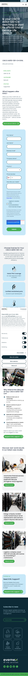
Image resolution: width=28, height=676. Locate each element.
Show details (20, 352)
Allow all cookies (14, 357)
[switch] (24, 338)
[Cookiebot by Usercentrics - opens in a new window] (20, 309)
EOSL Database (13, 13)
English (23, 1)
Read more (9, 485)
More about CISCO (10, 123)
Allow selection (14, 361)
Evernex (4, 13)
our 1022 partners (10, 316)
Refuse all (14, 365)
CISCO (22, 13)
